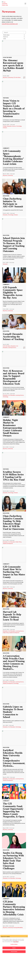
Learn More (16, 941)
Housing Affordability (18, 927)
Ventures (5, 127)
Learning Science (12, 347)
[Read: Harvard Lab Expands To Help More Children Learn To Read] (14, 613)
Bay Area (5, 77)
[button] (14, 35)
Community (10, 77)
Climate (4, 126)
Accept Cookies (14, 951)
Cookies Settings (13, 944)
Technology (18, 126)
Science (14, 126)
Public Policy (18, 541)
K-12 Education (11, 395)
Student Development (8, 543)
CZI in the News (17, 77)
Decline (14, 947)
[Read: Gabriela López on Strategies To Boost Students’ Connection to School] (14, 708)
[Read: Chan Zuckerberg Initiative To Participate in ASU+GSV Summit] (14, 197)
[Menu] (25, 3)
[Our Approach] (5, 3)
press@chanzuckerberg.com (10, 24)
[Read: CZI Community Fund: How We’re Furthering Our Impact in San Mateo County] (14, 568)
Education (9, 126)
